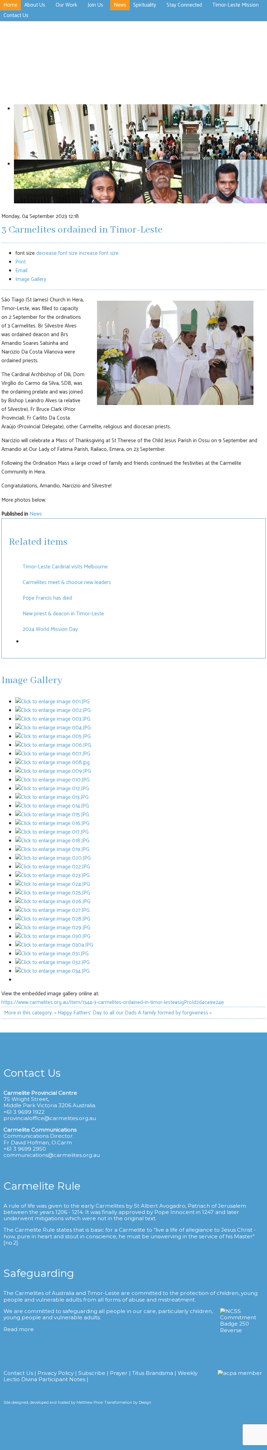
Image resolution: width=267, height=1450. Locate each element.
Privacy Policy (56, 1373)
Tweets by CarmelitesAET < (30, 1445)
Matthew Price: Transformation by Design (113, 1402)
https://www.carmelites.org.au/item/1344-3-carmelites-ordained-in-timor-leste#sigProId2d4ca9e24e (112, 1002)
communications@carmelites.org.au (51, 1155)
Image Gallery (30, 279)
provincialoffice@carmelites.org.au (49, 1118)
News (36, 514)
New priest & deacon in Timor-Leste (63, 613)
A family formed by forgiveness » (175, 1012)
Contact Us (18, 1373)
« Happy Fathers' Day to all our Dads (95, 1012)
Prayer (119, 1373)
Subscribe (91, 1373)
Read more (18, 1329)
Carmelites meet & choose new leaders (67, 582)
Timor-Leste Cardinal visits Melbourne (65, 566)
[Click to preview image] (175, 403)
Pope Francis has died (47, 598)
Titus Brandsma (152, 1373)
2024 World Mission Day (50, 629)
